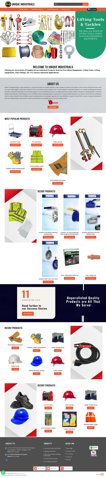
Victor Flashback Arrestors (48, 428)
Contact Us (65, 9)
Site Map (68, 459)
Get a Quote (93, 9)
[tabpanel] (53, 36)
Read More (53, 107)
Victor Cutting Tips (91, 275)
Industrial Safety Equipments (52, 448)
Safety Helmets (58, 142)
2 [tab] (51, 58)
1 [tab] (49, 58)
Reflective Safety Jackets (91, 424)
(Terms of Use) (22, 473)
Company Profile (37, 9)
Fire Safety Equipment (50, 461)
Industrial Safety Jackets (36, 166)
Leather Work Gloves (69, 429)
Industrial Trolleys (15, 142)
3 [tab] (53, 58)
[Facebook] (6, 461)
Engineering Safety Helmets (36, 370)
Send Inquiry (15, 145)
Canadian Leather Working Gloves (15, 168)
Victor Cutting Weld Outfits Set (69, 275)
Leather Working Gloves (57, 347)
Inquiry (15, 348)
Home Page (23, 9)
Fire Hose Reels (36, 142)
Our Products (52, 9)
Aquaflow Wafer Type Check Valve (48, 279)
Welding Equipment (49, 451)
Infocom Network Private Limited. (19, 475)
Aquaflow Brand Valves (50, 458)
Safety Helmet (15, 366)
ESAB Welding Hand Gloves (57, 180)
